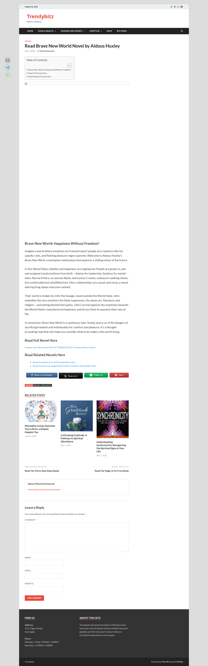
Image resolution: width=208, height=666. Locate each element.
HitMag (179, 661)
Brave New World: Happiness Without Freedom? (49, 70)
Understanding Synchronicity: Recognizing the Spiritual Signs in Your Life (111, 447)
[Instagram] (178, 6)
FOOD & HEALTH (45, 31)
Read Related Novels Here (39, 76)
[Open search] (182, 31)
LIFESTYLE (94, 31)
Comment (31, 520)
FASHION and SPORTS (71, 31)
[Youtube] (181, 6)
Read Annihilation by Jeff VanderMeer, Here (54, 362)
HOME (30, 31)
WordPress (167, 661)
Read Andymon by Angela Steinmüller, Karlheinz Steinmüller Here (64, 365)
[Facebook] (171, 6)
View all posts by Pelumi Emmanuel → (45, 489)
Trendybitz (40, 16)
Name (28, 557)
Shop (109, 31)
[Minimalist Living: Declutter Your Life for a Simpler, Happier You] (41, 412)
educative (46, 385)
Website (29, 583)
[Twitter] (174, 6)
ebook (37, 385)
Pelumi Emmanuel (47, 51)
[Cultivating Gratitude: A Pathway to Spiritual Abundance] (77, 416)
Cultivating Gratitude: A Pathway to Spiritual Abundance (74, 438)
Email (29, 570)
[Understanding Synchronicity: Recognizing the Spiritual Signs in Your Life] (113, 420)
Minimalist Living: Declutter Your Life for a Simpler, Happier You (40, 429)
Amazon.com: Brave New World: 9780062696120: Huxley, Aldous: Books (60, 347)
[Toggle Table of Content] (68, 65)
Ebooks (28, 41)
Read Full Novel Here (37, 73)
